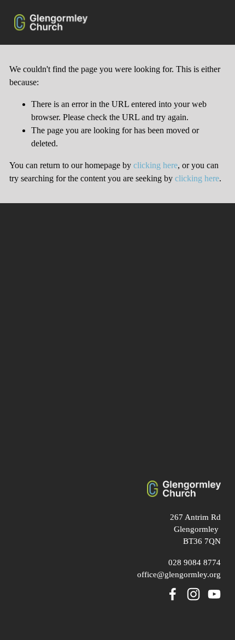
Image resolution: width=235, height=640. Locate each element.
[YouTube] (214, 594)
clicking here (155, 165)
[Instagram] (193, 594)
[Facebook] (172, 594)
